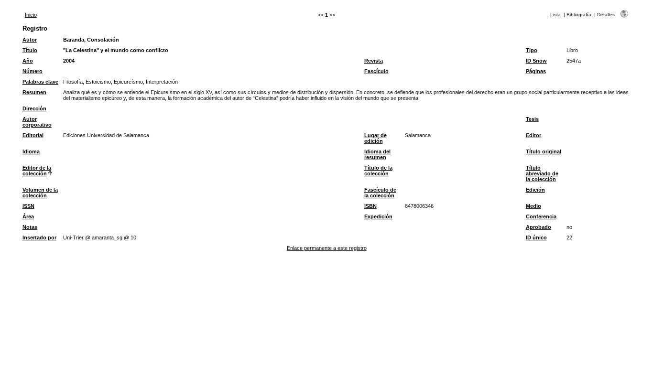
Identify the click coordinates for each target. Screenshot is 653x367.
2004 (69, 61)
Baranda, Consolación (91, 40)
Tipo (531, 50)
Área (28, 216)
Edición (535, 190)
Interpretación (162, 82)
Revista (373, 61)
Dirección (34, 108)
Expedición (378, 216)
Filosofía (73, 82)
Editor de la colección (36, 170)
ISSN (28, 206)
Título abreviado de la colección (542, 173)
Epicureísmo (128, 82)
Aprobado (538, 227)
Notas (29, 227)
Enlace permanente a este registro (327, 248)
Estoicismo (98, 82)
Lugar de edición (375, 138)
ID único (536, 237)
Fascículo (376, 71)
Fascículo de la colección (380, 192)
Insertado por (39, 237)
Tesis (532, 119)
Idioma (31, 151)
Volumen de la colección (40, 192)
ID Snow (536, 61)
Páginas (536, 71)
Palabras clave (40, 82)
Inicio (31, 15)
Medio (533, 206)
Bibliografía (578, 14)
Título (29, 50)
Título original (543, 151)
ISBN (370, 206)
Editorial (33, 135)
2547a (573, 61)
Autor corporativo (37, 122)
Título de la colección (378, 170)
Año (27, 61)
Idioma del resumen (377, 154)
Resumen (34, 92)
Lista (555, 14)
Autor (29, 40)
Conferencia (541, 216)
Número (32, 71)
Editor (533, 135)
